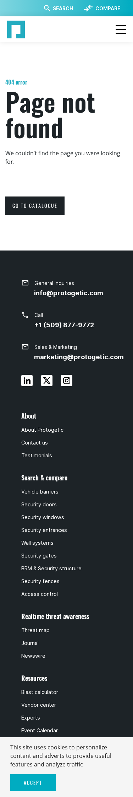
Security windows (42, 517)
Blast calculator (39, 692)
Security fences (40, 581)
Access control (39, 594)
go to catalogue (34, 205)
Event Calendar (39, 730)
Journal (30, 643)
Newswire (33, 656)
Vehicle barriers (40, 492)
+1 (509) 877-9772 (64, 325)
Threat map (35, 630)
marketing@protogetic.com (79, 357)
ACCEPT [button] (33, 782)
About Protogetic (42, 430)
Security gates (39, 556)
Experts (30, 718)
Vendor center (38, 705)
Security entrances (44, 530)
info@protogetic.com (68, 293)
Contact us (34, 443)
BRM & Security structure (51, 568)
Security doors (39, 504)
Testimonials (36, 455)
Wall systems (37, 543)
